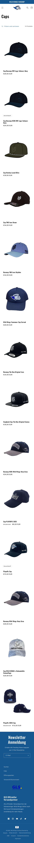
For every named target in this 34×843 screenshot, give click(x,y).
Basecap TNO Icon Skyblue (12, 272)
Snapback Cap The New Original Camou (16, 422)
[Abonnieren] (28, 755)
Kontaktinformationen (23, 835)
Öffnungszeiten (9, 775)
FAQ (5, 771)
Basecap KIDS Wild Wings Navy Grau (15, 472)
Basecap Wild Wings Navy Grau (13, 621)
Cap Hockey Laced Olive (11, 173)
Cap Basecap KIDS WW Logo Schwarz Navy (15, 122)
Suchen (6, 767)
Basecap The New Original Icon (13, 372)
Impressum (18, 838)
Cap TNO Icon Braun (10, 222)
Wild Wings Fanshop (16, 830)
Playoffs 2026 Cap (9, 723)
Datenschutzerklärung (25, 832)
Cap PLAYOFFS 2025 (10, 522)
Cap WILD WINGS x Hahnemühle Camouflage (14, 672)
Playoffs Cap (7, 571)
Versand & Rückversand (11, 779)
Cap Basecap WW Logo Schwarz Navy (15, 71)
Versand (13, 835)
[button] (2, 8)
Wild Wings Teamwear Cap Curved (14, 322)
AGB (8, 835)
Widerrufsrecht (13, 832)
